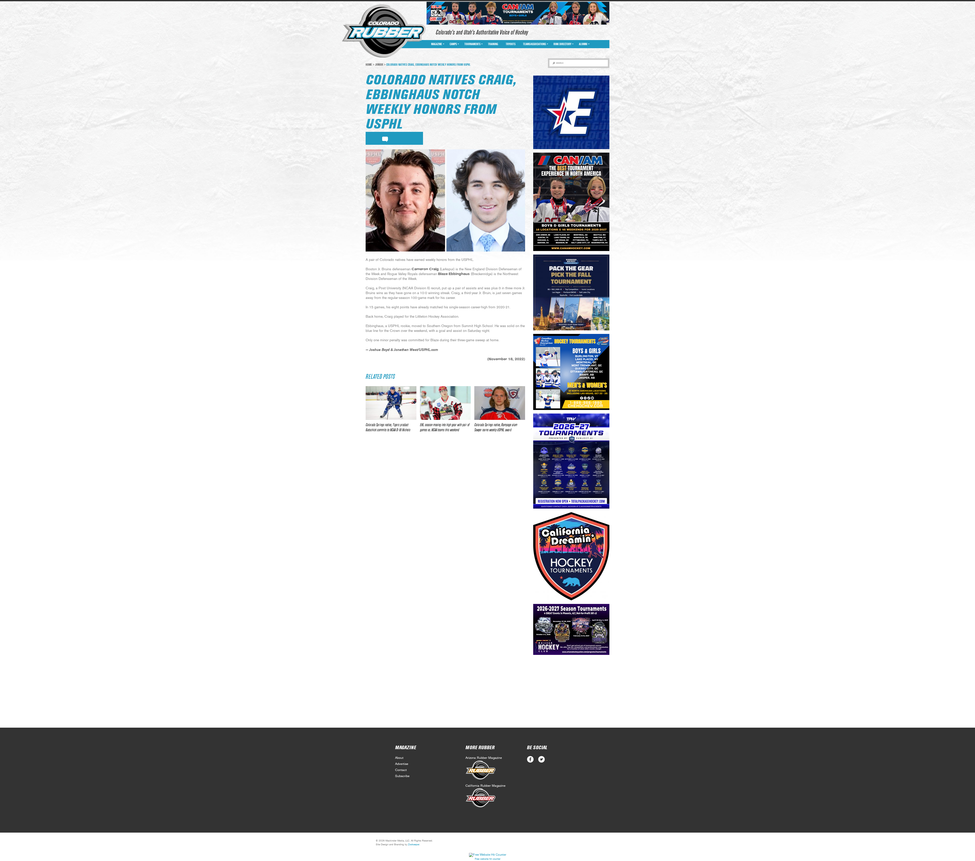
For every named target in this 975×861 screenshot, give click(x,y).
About (399, 758)
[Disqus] (445, 511)
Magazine (436, 44)
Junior (379, 64)
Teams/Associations (534, 44)
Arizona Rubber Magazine (483, 758)
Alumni (583, 44)
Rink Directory (562, 44)
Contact (401, 770)
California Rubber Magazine (485, 785)
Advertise (401, 764)
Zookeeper (413, 844)
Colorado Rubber (384, 31)
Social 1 (541, 759)
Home (369, 64)
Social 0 (530, 759)
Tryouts (510, 44)
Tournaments (472, 44)
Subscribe (402, 776)
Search (559, 63)
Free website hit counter (487, 859)
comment (385, 138)
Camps (453, 44)
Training (493, 44)
